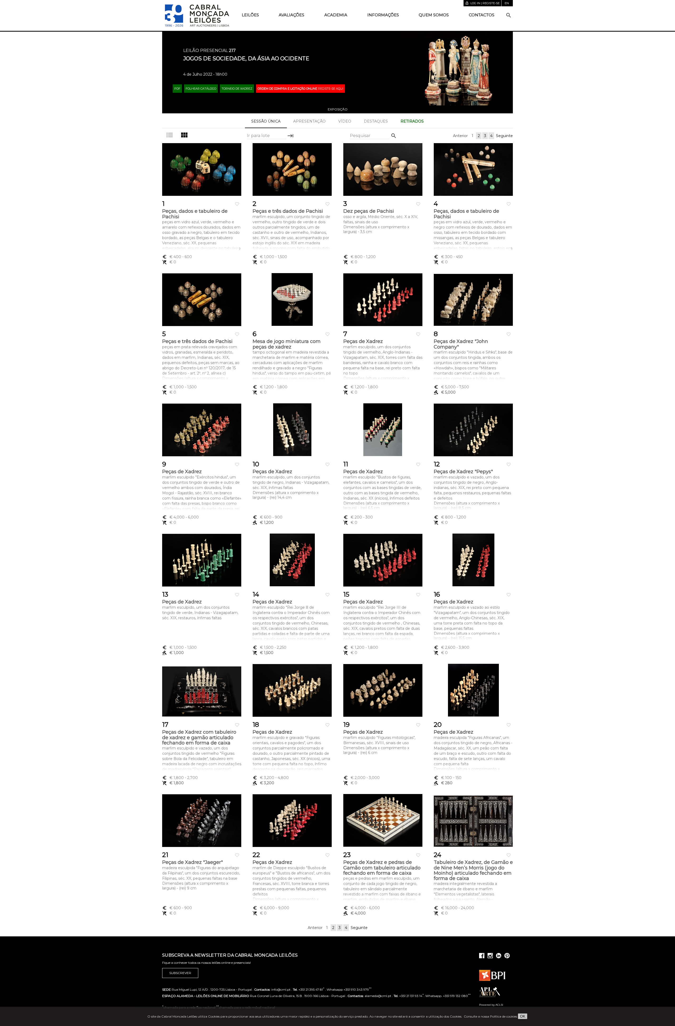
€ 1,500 (269, 647)
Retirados (412, 121)
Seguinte (504, 135)
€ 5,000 (451, 387)
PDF (177, 88)
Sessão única (266, 121)
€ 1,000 (270, 256)
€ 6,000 (271, 908)
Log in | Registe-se (482, 3)
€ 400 (177, 256)
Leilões (250, 14)
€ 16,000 (454, 908)
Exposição (338, 109)
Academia (335, 14)
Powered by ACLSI (491, 1004)
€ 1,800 (180, 777)
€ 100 (447, 777)
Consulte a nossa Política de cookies (490, 1016)
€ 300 (448, 256)
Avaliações (291, 14)
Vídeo (344, 121)
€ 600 (267, 517)
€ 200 (358, 517)
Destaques (376, 121)
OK (522, 1016)
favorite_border (237, 204)
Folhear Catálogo (201, 88)
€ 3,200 (271, 777)
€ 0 (169, 262)
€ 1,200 (270, 387)
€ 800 (359, 256)
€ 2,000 (361, 777)
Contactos (481, 14)
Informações (383, 14)
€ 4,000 (180, 517)
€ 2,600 (451, 647)
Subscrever (180, 973)
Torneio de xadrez (236, 88)
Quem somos (434, 14)
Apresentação (309, 121)
